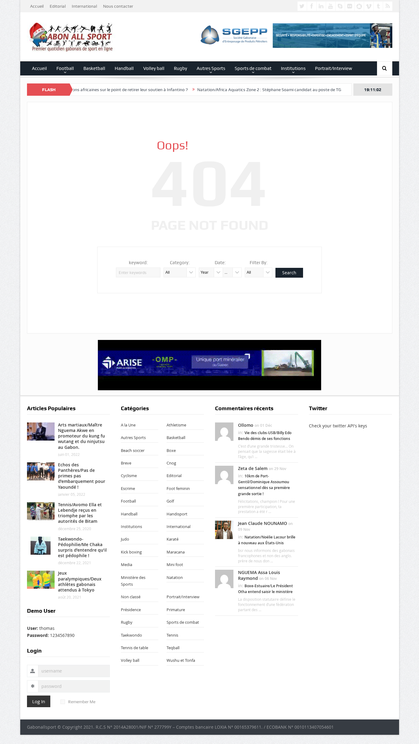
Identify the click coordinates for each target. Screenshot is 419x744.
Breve (126, 463)
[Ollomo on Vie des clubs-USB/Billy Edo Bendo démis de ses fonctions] (224, 431)
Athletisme (176, 425)
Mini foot (175, 564)
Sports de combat (253, 68)
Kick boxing (131, 552)
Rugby (180, 68)
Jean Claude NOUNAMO (262, 523)
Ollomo (245, 425)
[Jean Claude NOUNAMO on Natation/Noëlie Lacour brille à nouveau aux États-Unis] (224, 529)
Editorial (58, 6)
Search (289, 273)
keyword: (138, 262)
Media (126, 564)
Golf (170, 501)
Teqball (173, 647)
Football (65, 68)
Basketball (94, 68)
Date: (220, 262)
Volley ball (153, 68)
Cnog (171, 463)
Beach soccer (132, 450)
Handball (124, 68)
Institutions (293, 68)
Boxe (171, 450)
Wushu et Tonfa (181, 660)
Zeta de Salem (252, 468)
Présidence (131, 609)
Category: (180, 262)
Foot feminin (178, 488)
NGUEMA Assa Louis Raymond (259, 575)
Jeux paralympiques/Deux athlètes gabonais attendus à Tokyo (80, 581)
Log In (38, 701)
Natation (175, 577)
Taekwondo (131, 635)
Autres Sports (211, 68)
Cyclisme (129, 475)
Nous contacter (118, 6)
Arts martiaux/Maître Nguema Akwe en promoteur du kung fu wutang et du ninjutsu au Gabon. (81, 436)
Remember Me (81, 701)
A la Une (128, 425)
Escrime (128, 488)
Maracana (176, 552)
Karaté (173, 539)
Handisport (177, 514)
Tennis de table (134, 647)
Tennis (172, 635)
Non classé (130, 596)
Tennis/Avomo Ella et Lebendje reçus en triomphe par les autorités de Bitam (80, 513)
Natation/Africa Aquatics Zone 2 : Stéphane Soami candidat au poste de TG (249, 89)
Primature (176, 609)
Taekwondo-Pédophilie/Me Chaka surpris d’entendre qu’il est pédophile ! (82, 547)
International (84, 6)
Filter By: (258, 262)
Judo (125, 539)
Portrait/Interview (333, 68)
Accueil (37, 6)
